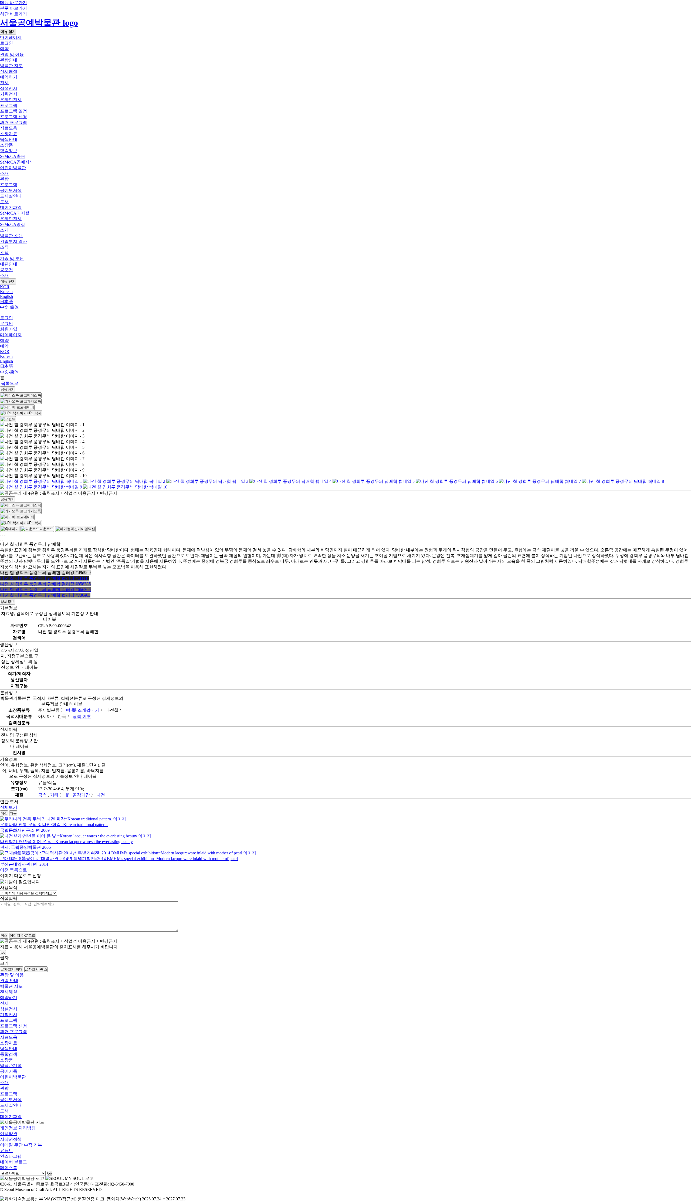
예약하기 (8, 77)
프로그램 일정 (13, 111)
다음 (13, 813)
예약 (4, 48)
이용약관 (8, 1133)
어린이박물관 (13, 167)
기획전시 (8, 94)
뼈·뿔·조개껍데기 (82, 710)
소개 (4, 173)
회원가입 (8, 329)
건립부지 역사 (13, 241)
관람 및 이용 (12, 54)
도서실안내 (11, 196)
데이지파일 (11, 207)
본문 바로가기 (13, 8)
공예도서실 (11, 190)
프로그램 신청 (13, 116)
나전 (100, 795)
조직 (4, 247)
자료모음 (8, 128)
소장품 (6, 145)
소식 (4, 252)
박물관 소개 (11, 235)
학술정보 (8, 150)
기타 (54, 795)
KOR (4, 286)
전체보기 (8, 807)
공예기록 (8, 1071)
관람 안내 (9, 980)
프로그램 (8, 105)
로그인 (6, 43)
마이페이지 (11, 37)
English (6, 296)
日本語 (6, 301)
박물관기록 (11, 1065)
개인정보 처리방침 (18, 1128)
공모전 (6, 269)
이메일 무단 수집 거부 (21, 1145)
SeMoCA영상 (12, 224)
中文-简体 (9, 307)
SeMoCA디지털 (14, 213)
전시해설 (8, 71)
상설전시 (8, 88)
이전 (4, 813)
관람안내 (8, 60)
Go (49, 1173)
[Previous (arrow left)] (0, 540)
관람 (4, 179)
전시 (4, 82)
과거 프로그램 (13, 122)
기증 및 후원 (12, 258)
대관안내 (8, 264)
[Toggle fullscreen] (2, 535)
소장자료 (8, 133)
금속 (42, 795)
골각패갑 (81, 795)
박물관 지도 (11, 65)
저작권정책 (11, 1139)
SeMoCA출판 (12, 156)
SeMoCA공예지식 (17, 162)
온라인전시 (11, 99)
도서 (4, 201)
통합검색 (8, 1054)
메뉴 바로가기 (13, 2)
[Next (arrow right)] (2, 540)
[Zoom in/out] (4, 535)
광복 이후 (82, 716)
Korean (6, 291)
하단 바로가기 (13, 14)
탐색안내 (8, 139)
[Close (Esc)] (0, 535)
